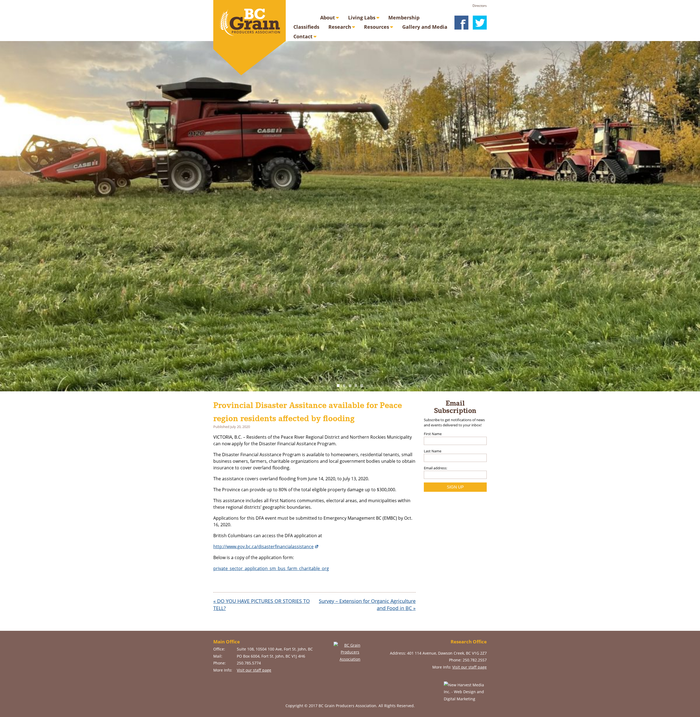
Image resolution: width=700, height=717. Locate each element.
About (327, 17)
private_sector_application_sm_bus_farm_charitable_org (271, 568)
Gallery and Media (424, 27)
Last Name (432, 451)
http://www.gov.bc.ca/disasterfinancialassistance (263, 546)
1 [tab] (338, 385)
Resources (376, 27)
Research (339, 27)
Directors (479, 5)
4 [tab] (356, 385)
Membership (403, 17)
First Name (433, 433)
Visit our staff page (254, 670)
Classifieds (306, 27)
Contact (303, 36)
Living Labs (361, 17)
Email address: (435, 468)
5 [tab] (361, 385)
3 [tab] (350, 385)
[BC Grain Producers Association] (249, 37)
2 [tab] (344, 385)
